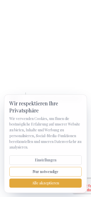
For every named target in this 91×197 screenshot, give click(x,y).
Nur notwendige (45, 171)
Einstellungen (45, 160)
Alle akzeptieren (45, 183)
